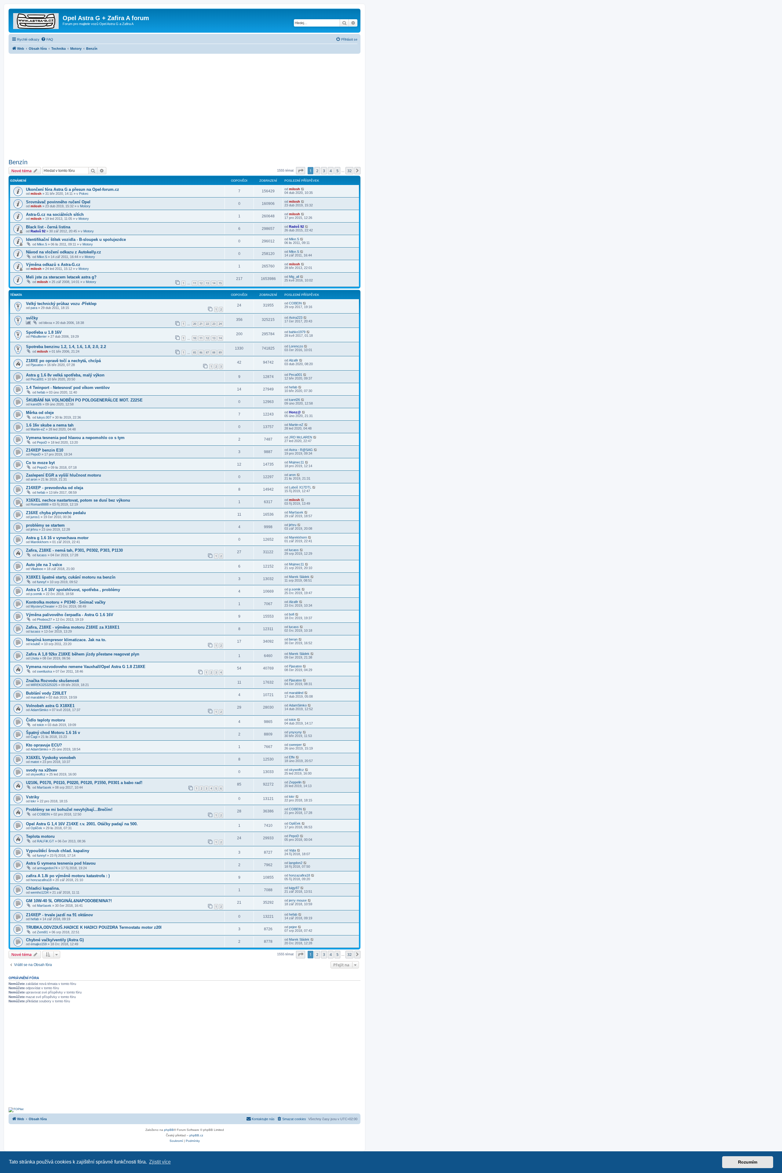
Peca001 (37, 379)
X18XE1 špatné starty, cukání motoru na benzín (70, 577)
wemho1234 (40, 892)
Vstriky (32, 797)
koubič (35, 644)
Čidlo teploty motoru (45, 720)
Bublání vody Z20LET (46, 693)
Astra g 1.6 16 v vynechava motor (57, 538)
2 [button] (317, 170)
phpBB (169, 1129)
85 (194, 352)
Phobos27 (44, 619)
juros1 (35, 517)
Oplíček (36, 828)
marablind (38, 697)
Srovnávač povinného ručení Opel (58, 202)
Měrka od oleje (40, 412)
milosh (36, 193)
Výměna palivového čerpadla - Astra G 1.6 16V (69, 614)
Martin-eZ (38, 429)
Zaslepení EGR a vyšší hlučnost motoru (63, 475)
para (34, 308)
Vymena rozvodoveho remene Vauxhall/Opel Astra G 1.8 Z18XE (85, 666)
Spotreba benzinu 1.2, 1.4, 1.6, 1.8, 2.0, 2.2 (66, 346)
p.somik (36, 594)
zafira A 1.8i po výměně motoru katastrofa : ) (68, 875)
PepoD (42, 442)
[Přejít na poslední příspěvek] (303, 189)
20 (194, 324)
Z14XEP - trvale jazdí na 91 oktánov (59, 915)
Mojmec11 (296, 462)
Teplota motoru (40, 836)
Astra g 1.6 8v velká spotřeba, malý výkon (65, 375)
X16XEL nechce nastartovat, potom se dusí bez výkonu (78, 500)
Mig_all (294, 276)
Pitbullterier (39, 336)
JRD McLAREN (300, 437)
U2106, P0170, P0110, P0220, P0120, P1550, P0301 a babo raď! (84, 782)
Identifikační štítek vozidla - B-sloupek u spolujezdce (76, 239)
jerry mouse (298, 900)
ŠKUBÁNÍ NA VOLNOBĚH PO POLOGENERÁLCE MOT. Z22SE (84, 400)
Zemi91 (42, 932)
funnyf (41, 582)
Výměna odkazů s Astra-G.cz (53, 264)
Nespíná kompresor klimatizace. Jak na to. (66, 639)
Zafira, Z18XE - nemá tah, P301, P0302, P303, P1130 (74, 550)
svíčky (32, 318)
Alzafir (293, 360)
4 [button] (331, 170)
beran (293, 639)
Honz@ (295, 412)
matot (35, 762)
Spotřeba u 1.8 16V (44, 332)
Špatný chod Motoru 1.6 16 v (53, 732)
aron (34, 479)
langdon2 (295, 863)
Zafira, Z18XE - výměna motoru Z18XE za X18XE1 (72, 627)
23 (213, 324)
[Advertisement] (184, 104)
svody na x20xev (41, 770)
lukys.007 (44, 417)
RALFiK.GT (45, 841)
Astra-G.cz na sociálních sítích (55, 214)
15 (220, 283)
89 (220, 352)
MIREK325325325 (44, 685)
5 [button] (337, 170)
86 (201, 352)
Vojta (292, 850)
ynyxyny (295, 732)
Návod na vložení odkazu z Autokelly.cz (63, 252)
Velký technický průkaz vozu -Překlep (61, 303)
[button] (300, 170)
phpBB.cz (196, 1135)
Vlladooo (37, 569)
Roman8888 (40, 504)
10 (194, 338)
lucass (42, 555)
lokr (33, 801)
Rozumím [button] (747, 1162)
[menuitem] (47, 39)
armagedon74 (47, 868)
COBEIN (295, 303)
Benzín (18, 162)
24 (220, 324)
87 (207, 352)
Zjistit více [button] (160, 1161)
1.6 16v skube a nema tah (50, 425)
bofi (291, 614)
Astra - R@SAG (301, 450)
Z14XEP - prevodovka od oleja (54, 487)
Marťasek (296, 512)
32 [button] (349, 170)
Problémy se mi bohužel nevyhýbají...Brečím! (69, 809)
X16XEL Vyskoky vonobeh (51, 757)
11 (194, 283)
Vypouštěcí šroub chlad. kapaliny (57, 850)
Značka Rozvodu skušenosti (52, 680)
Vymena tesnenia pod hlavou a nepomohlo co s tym (75, 437)
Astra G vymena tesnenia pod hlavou (61, 863)
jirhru (34, 529)
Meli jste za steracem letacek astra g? (61, 277)
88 (213, 352)
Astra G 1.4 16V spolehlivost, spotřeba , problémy (73, 589)
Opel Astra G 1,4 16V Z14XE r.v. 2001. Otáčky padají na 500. (82, 824)
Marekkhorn (40, 542)
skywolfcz (38, 774)
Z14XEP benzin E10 (44, 450)
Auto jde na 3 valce (44, 564)
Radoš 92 (38, 231)
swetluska (44, 671)
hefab (41, 392)
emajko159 (39, 944)
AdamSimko (39, 710)
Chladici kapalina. (43, 888)
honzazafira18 (41, 880)
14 (213, 283)
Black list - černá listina (48, 227)
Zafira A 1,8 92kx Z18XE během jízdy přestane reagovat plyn (82, 654)
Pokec (84, 193)
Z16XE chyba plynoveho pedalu (56, 512)
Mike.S (42, 244)
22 (207, 324)
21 (201, 324)
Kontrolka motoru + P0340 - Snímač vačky (65, 602)
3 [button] (324, 170)
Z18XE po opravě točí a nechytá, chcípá (63, 360)
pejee (293, 927)
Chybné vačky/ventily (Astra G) (55, 940)
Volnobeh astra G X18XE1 (50, 705)
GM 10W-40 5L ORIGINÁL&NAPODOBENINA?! (69, 901)
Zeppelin (295, 782)
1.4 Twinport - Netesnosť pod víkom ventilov (68, 387)
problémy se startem (45, 525)
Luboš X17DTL (300, 487)
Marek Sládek (299, 577)
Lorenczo (296, 346)
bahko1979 (297, 332)
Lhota (35, 658)
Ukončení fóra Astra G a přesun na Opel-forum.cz (72, 189)
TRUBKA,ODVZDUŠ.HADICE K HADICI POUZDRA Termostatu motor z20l (94, 927)
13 (207, 283)
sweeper (295, 744)
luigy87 (294, 888)
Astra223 (295, 317)
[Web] (36, 20)
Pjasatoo (37, 365)
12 (201, 283)
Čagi (34, 737)
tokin (40, 725)
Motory (85, 206)
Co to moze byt (40, 462)
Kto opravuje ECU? (44, 745)
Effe (292, 757)
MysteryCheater (43, 606)
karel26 (36, 404)
